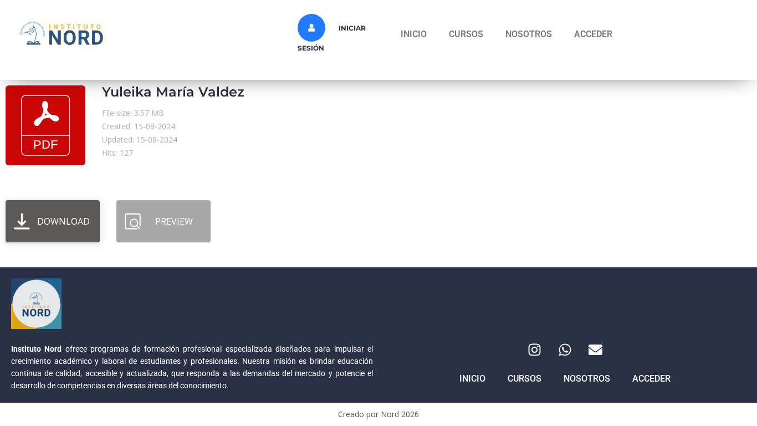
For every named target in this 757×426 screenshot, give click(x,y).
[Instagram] (535, 349)
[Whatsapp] (565, 349)
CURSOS (466, 34)
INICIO (414, 34)
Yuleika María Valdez (173, 92)
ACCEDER (593, 34)
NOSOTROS (528, 34)
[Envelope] (596, 349)
